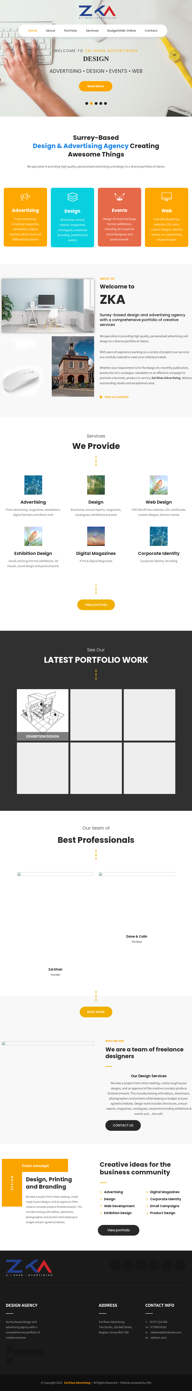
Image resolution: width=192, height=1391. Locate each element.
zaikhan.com (158, 1338)
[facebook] (115, 1265)
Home (32, 30)
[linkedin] (154, 1265)
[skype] (180, 1265)
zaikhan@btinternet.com (166, 1332)
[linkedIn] (9, 1349)
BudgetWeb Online (121, 30)
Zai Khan (55, 969)
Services (92, 30)
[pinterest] (167, 1265)
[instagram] (32, 1352)
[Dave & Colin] (137, 875)
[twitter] (128, 1265)
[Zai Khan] (55, 875)
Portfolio (70, 30)
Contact (151, 30)
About (50, 30)
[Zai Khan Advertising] (97, 18)
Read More (95, 86)
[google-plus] (141, 1265)
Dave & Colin (136, 936)
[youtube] (40, 1352)
